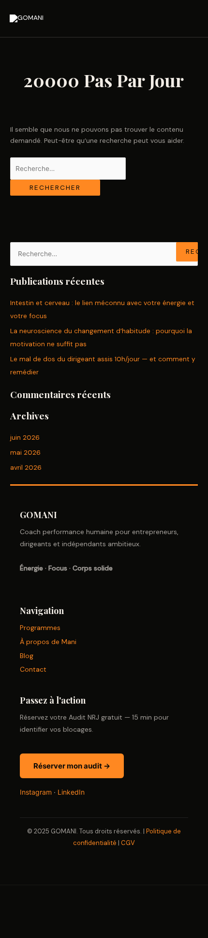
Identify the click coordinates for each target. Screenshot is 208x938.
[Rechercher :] (68, 168)
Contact (33, 669)
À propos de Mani (48, 641)
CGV (128, 843)
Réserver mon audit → (71, 765)
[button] (23, 911)
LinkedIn (71, 792)
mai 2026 (25, 452)
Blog (26, 655)
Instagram (36, 792)
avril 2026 (26, 467)
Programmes (40, 627)
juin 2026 (25, 437)
